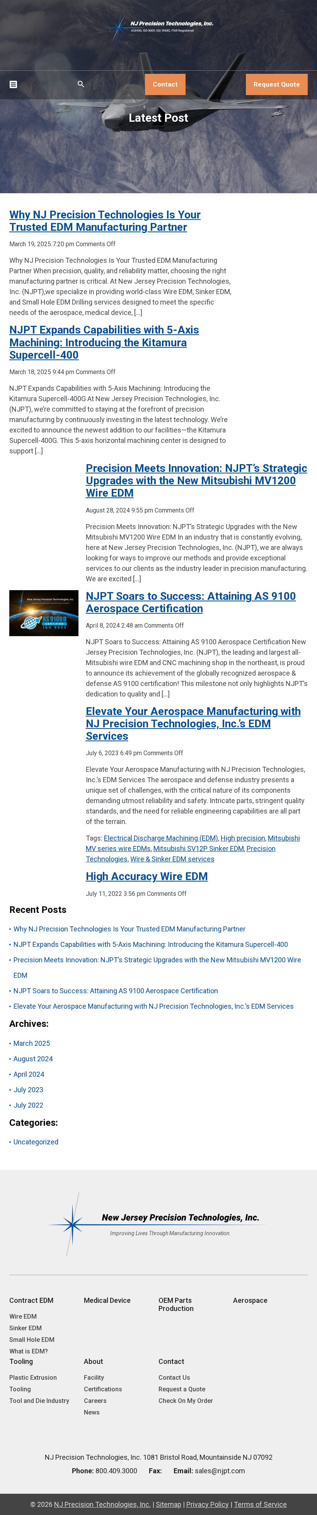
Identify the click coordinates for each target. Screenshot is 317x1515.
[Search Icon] (81, 85)
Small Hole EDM (32, 1339)
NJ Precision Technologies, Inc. (102, 1504)
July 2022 (28, 1105)
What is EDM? (28, 1351)
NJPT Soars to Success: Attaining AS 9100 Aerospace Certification (191, 602)
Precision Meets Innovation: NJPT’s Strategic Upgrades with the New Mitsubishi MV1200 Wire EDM (196, 480)
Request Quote (277, 84)
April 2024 (29, 1074)
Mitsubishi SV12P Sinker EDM (198, 848)
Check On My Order (185, 1400)
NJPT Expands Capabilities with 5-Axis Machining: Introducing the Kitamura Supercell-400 (104, 342)
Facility (94, 1377)
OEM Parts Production (176, 1304)
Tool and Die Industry (39, 1400)
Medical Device (107, 1300)
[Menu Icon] (13, 85)
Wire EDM (23, 1316)
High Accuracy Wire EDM (147, 876)
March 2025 (32, 1043)
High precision (243, 838)
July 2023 (28, 1090)
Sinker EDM (25, 1328)
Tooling (21, 1361)
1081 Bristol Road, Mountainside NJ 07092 (208, 1457)
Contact (165, 84)
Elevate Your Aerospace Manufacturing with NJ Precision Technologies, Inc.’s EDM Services (193, 723)
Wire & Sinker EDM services (172, 859)
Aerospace (250, 1300)
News (92, 1412)
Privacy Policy (207, 1504)
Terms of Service (260, 1504)
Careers (95, 1400)
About (93, 1361)
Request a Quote (181, 1389)
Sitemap (168, 1504)
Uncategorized (36, 1142)
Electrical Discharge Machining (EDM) (161, 838)
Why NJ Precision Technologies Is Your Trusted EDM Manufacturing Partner (105, 220)
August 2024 (33, 1059)
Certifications (103, 1389)
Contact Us (174, 1377)
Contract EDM (31, 1300)
